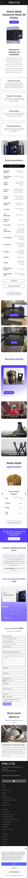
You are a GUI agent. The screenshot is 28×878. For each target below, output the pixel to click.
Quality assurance (7, 805)
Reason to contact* (7, 636)
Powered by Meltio (7, 822)
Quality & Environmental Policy (9, 800)
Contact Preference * (8, 641)
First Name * (6, 668)
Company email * (7, 689)
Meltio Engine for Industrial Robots (10, 819)
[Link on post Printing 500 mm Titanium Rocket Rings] (14, 733)
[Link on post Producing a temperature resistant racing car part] (14, 410)
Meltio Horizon (6, 824)
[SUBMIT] (14, 781)
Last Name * (6, 683)
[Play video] (14, 147)
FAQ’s (4, 787)
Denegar (14, 868)
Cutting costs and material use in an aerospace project (14, 453)
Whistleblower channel (8, 797)
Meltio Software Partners (8, 829)
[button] (26, 848)
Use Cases (5, 843)
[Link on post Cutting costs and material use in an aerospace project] (14, 447)
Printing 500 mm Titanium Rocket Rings (13, 745)
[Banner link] (14, 312)
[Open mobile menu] (1, 2)
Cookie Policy (7, 875)
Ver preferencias (14, 872)
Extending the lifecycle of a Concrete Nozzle (14, 434)
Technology (5, 834)
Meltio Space (5, 827)
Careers (4, 792)
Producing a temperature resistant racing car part (14, 415)
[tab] (14, 166)
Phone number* (7, 680)
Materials (5, 836)
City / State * (6, 673)
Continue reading (9, 392)
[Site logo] (14, 2)
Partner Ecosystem (7, 790)
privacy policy (16, 701)
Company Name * (7, 646)
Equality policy (6, 802)
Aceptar (14, 864)
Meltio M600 (5, 809)
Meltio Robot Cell (6, 812)
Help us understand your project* (11, 652)
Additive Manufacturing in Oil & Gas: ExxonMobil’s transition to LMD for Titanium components (14, 387)
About (4, 785)
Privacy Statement (14, 875)
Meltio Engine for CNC (7, 817)
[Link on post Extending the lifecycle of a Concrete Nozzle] (14, 428)
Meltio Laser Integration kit (9, 814)
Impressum (21, 875)
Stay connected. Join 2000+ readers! (11, 775)
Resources (5, 841)
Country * (5, 694)
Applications (5, 839)
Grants (4, 795)
